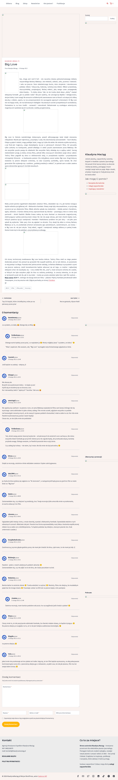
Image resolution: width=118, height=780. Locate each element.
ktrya (10, 456)
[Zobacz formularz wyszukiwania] (107, 3)
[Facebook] (78, 776)
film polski (20, 288)
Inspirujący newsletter (96, 189)
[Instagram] (93, 776)
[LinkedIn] (98, 776)
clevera (11, 514)
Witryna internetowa (63, 713)
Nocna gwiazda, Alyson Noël (69, 300)
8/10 (7, 288)
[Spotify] (109, 776)
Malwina (11, 578)
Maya (10, 616)
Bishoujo (11, 557)
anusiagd (11, 400)
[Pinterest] (114, 776)
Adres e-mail (34, 713)
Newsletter (35, 3)
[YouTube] (83, 776)
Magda (11, 636)
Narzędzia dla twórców (96, 183)
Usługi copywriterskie (95, 186)
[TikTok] (103, 776)
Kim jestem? (48, 3)
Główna (9, 3)
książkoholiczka (14, 540)
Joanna (14, 598)
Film (12, 288)
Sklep (25, 3)
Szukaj (87, 15)
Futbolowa (15, 335)
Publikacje (61, 3)
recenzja (27, 288)
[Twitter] (88, 776)
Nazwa (6, 713)
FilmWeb (52, 280)
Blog (17, 3)
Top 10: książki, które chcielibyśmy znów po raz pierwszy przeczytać (18, 301)
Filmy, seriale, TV (13, 61)
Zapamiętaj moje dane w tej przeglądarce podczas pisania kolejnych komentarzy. (29, 718)
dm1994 (11, 473)
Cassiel (11, 357)
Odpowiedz (74, 318)
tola (9, 654)
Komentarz (7, 687)
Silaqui (11, 375)
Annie (10, 494)
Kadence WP (42, 776)
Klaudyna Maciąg (12, 68)
